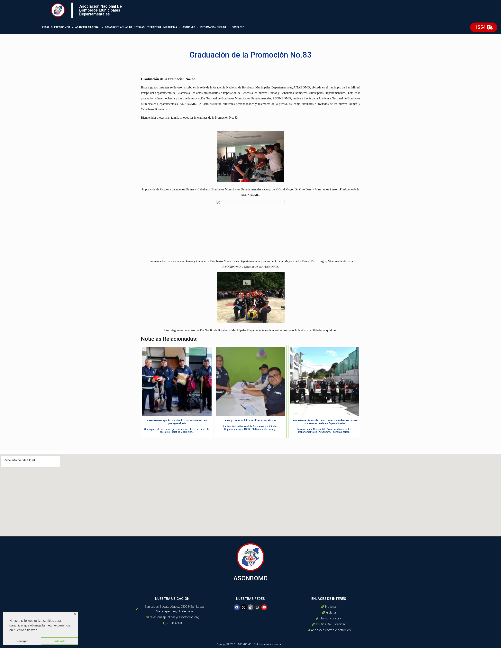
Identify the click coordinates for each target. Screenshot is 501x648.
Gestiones (188, 27)
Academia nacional (87, 27)
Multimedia (170, 27)
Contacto (238, 27)
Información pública (213, 27)
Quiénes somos (60, 27)
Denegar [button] (22, 641)
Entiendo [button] (59, 641)
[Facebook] (237, 607)
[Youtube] (264, 607)
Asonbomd (250, 578)
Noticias (139, 27)
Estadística (154, 27)
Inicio (45, 27)
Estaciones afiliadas (118, 27)
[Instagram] (257, 607)
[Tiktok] (250, 607)
